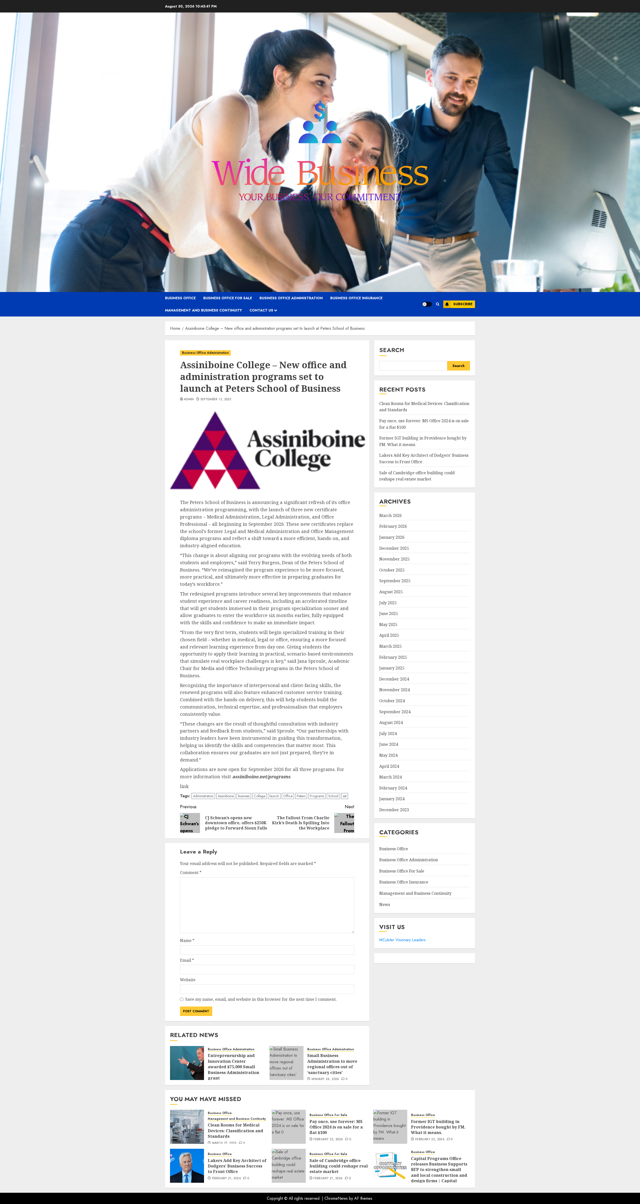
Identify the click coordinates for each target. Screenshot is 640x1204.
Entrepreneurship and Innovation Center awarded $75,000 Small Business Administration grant (233, 1067)
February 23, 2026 (328, 1140)
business (244, 796)
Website (188, 979)
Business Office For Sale (227, 298)
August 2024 (391, 722)
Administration (203, 796)
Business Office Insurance (356, 298)
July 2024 (388, 733)
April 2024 (389, 766)
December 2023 (394, 809)
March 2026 (390, 515)
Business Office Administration (291, 298)
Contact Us (261, 310)
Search (391, 350)
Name (187, 940)
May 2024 (388, 755)
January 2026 (391, 537)
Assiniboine (226, 796)
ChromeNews (336, 1198)
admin (189, 400)
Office (287, 796)
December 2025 (394, 548)
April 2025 (389, 635)
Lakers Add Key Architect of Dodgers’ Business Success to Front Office (237, 1166)
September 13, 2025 (215, 400)
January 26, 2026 (325, 1079)
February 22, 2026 (429, 1140)
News (384, 904)
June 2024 (388, 744)
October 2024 (392, 701)
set (344, 796)
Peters (301, 796)
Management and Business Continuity (203, 310)
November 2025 (394, 559)
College (259, 796)
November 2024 (394, 689)
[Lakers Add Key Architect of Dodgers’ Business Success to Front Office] (187, 1166)
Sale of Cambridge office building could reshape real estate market (339, 1166)
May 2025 (388, 624)
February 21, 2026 (226, 1178)
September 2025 (394, 581)
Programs (317, 796)
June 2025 (388, 613)
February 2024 (393, 788)
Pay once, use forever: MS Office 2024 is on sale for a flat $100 (336, 1127)
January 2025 (391, 668)
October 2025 (392, 570)
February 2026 (393, 526)
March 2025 (390, 646)
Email (187, 960)
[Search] (437, 304)
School (333, 796)
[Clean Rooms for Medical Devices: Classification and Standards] (187, 1127)
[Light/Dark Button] (427, 304)
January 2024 (391, 799)
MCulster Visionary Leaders (402, 940)
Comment (191, 872)
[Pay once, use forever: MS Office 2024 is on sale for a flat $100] (289, 1127)
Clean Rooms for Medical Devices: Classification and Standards (235, 1130)
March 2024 (390, 777)
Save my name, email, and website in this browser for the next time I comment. (261, 999)
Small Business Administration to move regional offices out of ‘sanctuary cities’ (332, 1064)
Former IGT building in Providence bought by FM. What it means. (438, 1127)
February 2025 (393, 657)
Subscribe (462, 304)
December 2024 (394, 679)
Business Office (180, 298)
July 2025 (388, 603)
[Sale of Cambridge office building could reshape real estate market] (289, 1166)
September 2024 (394, 711)
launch (274, 796)
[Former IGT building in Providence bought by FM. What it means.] (390, 1127)
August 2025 (391, 591)
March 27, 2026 (224, 1143)
